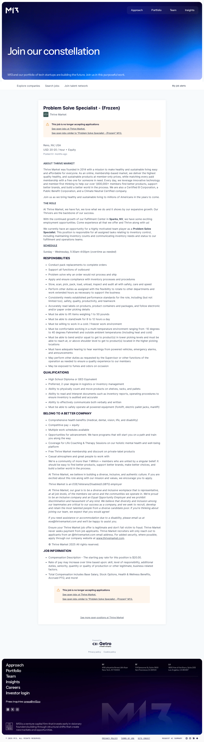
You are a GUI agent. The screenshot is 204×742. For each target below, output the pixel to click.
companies (28, 85)
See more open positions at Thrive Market (102, 617)
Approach (137, 10)
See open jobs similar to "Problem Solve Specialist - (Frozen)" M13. (87, 133)
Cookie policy (110, 652)
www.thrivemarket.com (110, 538)
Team (173, 10)
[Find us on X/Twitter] (13, 709)
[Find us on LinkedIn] (8, 709)
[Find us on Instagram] (17, 709)
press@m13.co (32, 701)
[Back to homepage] (12, 10)
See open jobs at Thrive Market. (68, 128)
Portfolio (156, 10)
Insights (189, 10)
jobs (52, 85)
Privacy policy (94, 652)
